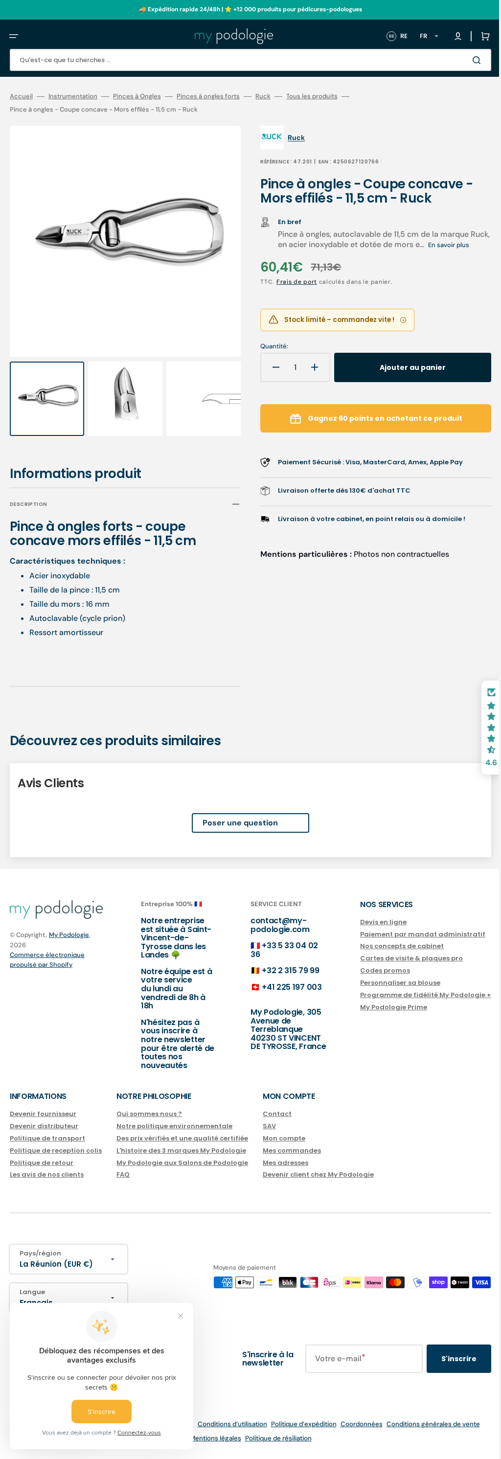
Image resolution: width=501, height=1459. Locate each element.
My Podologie (69, 935)
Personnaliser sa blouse (385, 982)
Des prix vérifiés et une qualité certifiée (182, 1138)
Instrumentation (72, 96)
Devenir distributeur (44, 1126)
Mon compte (284, 1138)
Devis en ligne (368, 922)
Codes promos (370, 970)
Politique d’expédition (296, 1424)
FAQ (123, 1174)
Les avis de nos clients (47, 1174)
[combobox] (243, 60)
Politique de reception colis (56, 1150)
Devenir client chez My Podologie (318, 1174)
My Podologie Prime (378, 1007)
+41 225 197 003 (282, 987)
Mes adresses (285, 1162)
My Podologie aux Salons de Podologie (182, 1162)
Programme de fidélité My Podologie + (411, 995)
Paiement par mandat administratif (408, 933)
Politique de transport (47, 1138)
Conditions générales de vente (426, 1424)
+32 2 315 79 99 (280, 970)
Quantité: (267, 357)
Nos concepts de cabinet (387, 946)
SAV (269, 1126)
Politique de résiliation (271, 1438)
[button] (13, 36)
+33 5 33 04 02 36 (274, 950)
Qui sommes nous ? (149, 1114)
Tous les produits (312, 96)
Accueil (21, 96)
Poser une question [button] (233, 813)
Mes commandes (292, 1150)
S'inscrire (444, 1359)
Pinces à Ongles (137, 96)
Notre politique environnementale (174, 1126)
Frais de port (289, 292)
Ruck (263, 96)
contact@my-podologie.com (270, 925)
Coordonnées (354, 1424)
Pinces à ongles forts (208, 96)
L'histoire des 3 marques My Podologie (181, 1150)
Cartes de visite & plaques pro (396, 958)
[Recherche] (464, 60)
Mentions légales (208, 1438)
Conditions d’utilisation (225, 1424)
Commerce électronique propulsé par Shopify (47, 960)
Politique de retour (41, 1162)
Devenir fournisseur (43, 1114)
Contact (277, 1114)
